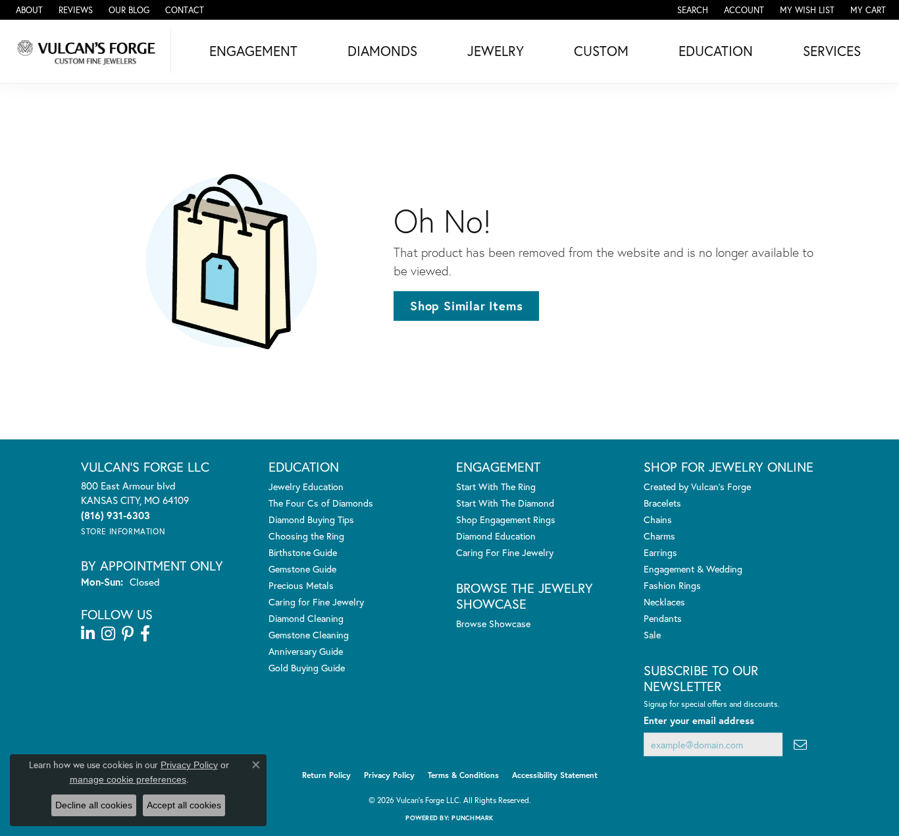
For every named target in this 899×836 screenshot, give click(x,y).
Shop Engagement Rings (505, 519)
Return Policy (326, 775)
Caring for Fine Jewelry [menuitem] (316, 602)
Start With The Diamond (505, 503)
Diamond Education (496, 536)
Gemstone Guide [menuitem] (302, 569)
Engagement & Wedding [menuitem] (693, 569)
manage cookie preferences (128, 779)
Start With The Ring (496, 486)
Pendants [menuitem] (663, 618)
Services (832, 51)
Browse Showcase (493, 623)
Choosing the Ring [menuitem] (306, 536)
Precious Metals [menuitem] (301, 585)
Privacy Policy (389, 775)
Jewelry (495, 51)
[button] (691, 10)
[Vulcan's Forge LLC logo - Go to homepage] (89, 51)
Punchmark (472, 818)
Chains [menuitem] (658, 519)
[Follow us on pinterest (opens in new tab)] (128, 634)
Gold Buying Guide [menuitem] (307, 667)
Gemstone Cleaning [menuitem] (309, 634)
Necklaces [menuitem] (664, 602)
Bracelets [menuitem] (662, 503)
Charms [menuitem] (659, 536)
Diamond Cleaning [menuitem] (306, 618)
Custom (601, 51)
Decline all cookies (93, 805)
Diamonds (382, 51)
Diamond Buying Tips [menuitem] (311, 519)
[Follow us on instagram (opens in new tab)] (108, 634)
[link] (28, 10)
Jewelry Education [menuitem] (306, 486)
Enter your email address (699, 720)
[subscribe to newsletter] (800, 745)
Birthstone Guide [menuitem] (303, 552)
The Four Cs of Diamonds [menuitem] (321, 503)
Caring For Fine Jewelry (504, 552)
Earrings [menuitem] (660, 552)
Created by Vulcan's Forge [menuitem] (697, 486)
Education (716, 51)
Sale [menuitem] (652, 634)
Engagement (253, 51)
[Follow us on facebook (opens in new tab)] (145, 634)
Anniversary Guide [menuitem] (306, 651)
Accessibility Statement (555, 775)
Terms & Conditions (463, 775)
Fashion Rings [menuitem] (672, 585)
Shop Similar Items (466, 306)
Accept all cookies (184, 805)
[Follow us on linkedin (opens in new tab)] (88, 634)
